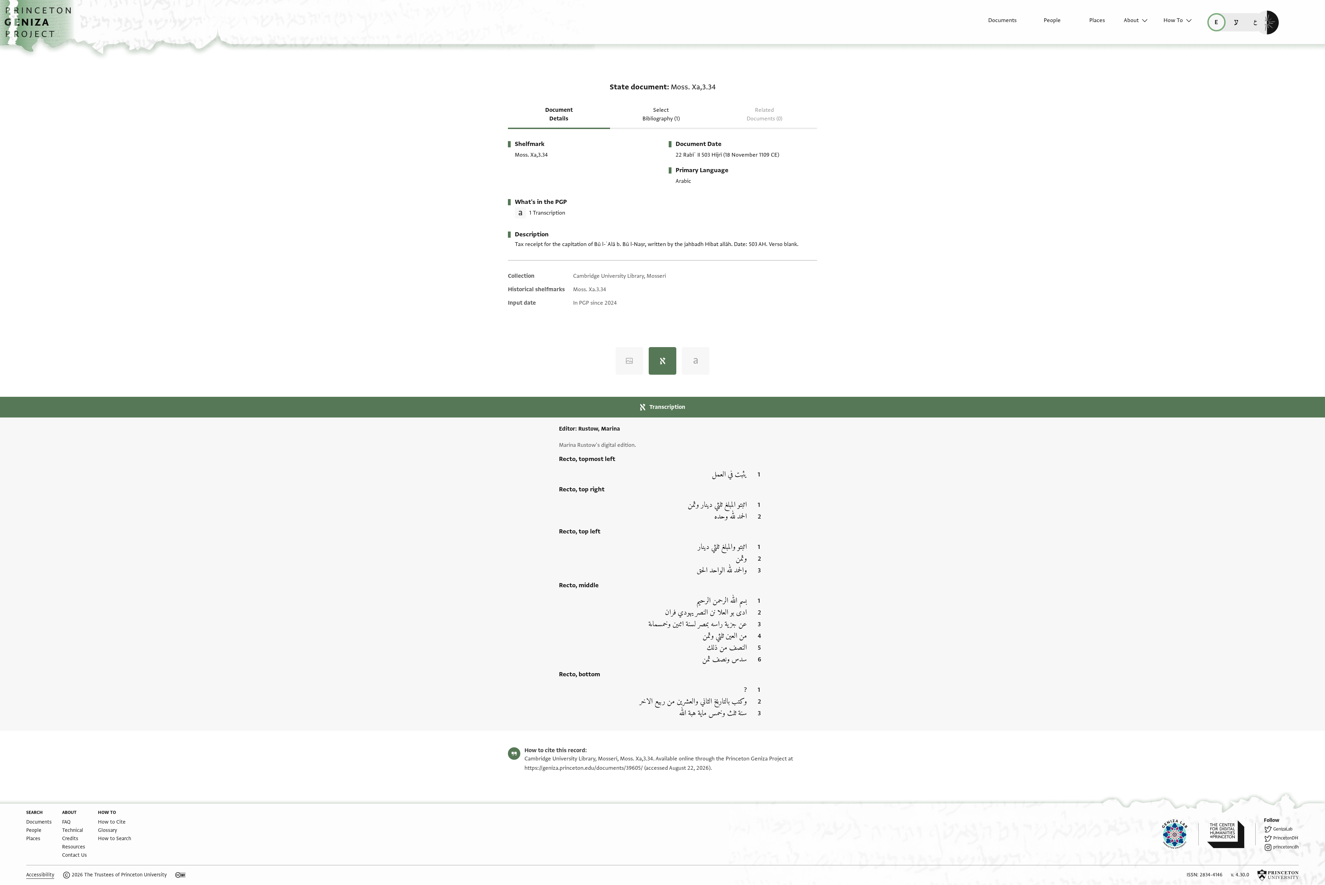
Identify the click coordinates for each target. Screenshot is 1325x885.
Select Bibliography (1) (661, 114)
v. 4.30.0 (1240, 875)
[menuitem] (996, 23)
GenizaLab (1283, 829)
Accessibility (40, 875)
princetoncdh (1286, 847)
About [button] (1131, 20)
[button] (40, 26)
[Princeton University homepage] (1278, 875)
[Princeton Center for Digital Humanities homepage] (1231, 834)
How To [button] (1173, 20)
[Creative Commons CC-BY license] (180, 875)
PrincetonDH (1285, 838)
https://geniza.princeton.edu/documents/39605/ (583, 768)
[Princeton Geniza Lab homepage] (1180, 834)
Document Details (559, 114)
